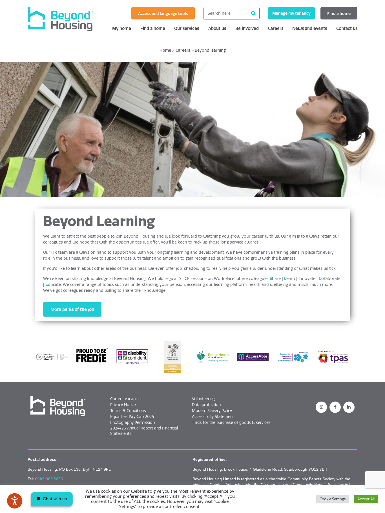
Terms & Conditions (128, 410)
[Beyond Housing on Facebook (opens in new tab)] (335, 407)
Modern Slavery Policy (212, 410)
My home (121, 28)
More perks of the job (72, 309)
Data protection (206, 404)
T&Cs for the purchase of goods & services (231, 422)
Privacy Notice (123, 404)
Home (165, 50)
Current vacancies (126, 398)
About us (217, 28)
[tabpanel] (192, 129)
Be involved (247, 28)
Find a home (339, 13)
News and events (309, 28)
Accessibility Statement (213, 416)
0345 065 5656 (49, 478)
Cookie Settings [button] (333, 499)
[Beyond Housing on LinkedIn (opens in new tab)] (349, 407)
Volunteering (203, 398)
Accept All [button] (366, 499)
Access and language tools (163, 13)
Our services (186, 28)
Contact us (346, 28)
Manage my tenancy (291, 13)
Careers (275, 28)
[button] (57, 406)
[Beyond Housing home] (66, 19)
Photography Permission (132, 422)
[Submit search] (253, 13)
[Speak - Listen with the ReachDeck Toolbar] (14, 500)
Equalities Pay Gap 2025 (132, 416)
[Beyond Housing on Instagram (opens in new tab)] (321, 407)
